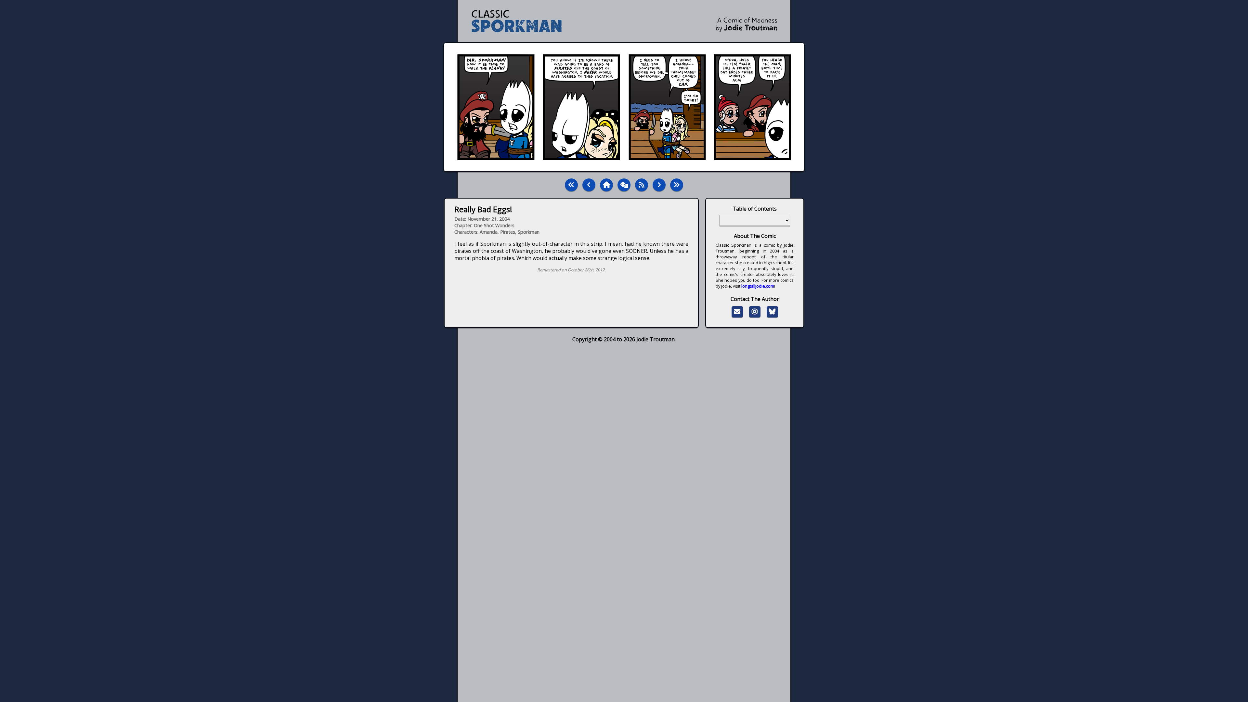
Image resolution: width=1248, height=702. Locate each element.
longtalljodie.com (757, 286)
